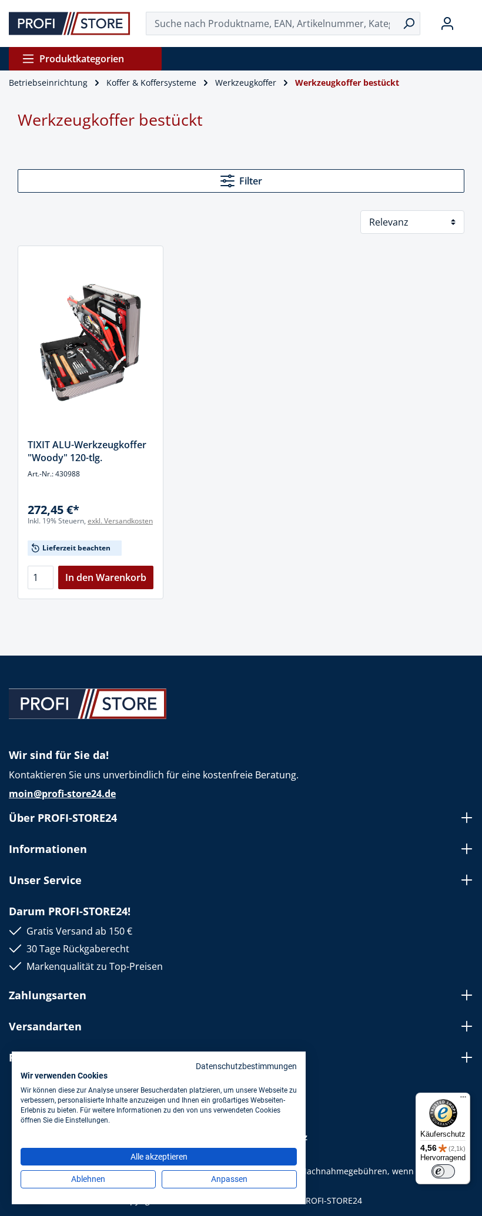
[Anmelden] (447, 23)
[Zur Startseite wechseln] (69, 23)
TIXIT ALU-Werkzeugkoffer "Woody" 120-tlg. (87, 451)
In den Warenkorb (105, 577)
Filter (250, 180)
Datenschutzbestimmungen (246, 1066)
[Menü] (463, 1100)
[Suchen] (408, 23)
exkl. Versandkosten (120, 521)
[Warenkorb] (468, 23)
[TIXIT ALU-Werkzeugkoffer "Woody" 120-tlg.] (90, 342)
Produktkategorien (81, 58)
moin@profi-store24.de (62, 793)
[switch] (443, 1171)
